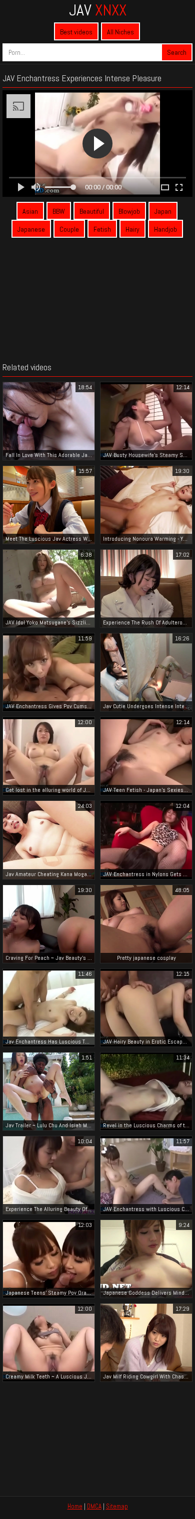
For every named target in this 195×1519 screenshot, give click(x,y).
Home (75, 1506)
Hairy (133, 229)
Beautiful (92, 211)
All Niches (120, 31)
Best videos (76, 31)
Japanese (31, 229)
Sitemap (117, 1506)
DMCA (94, 1506)
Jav (97, 10)
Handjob (165, 229)
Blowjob (129, 211)
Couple (69, 229)
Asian (30, 211)
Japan (163, 211)
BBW (58, 211)
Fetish (102, 229)
